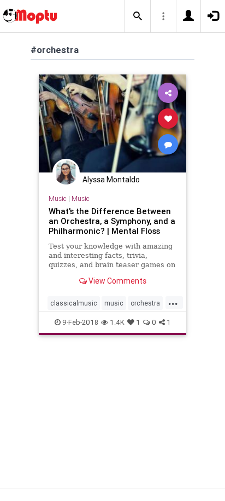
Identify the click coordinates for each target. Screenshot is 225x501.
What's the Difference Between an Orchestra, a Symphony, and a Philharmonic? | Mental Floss (112, 221)
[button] (138, 16)
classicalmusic (73, 303)
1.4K (117, 322)
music (113, 303)
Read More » (112, 123)
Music (58, 198)
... (173, 302)
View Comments (116, 281)
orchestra (145, 303)
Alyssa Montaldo (111, 180)
